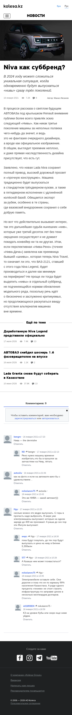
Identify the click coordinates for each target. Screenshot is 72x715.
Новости (36, 16)
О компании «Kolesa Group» (26, 675)
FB (20, 658)
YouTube (51, 658)
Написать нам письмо (23, 685)
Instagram (29, 658)
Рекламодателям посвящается (28, 690)
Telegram (39, 658)
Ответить (18, 444)
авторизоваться (50, 418)
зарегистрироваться (26, 418)
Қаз (59, 6)
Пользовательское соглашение (25, 703)
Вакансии (16, 680)
